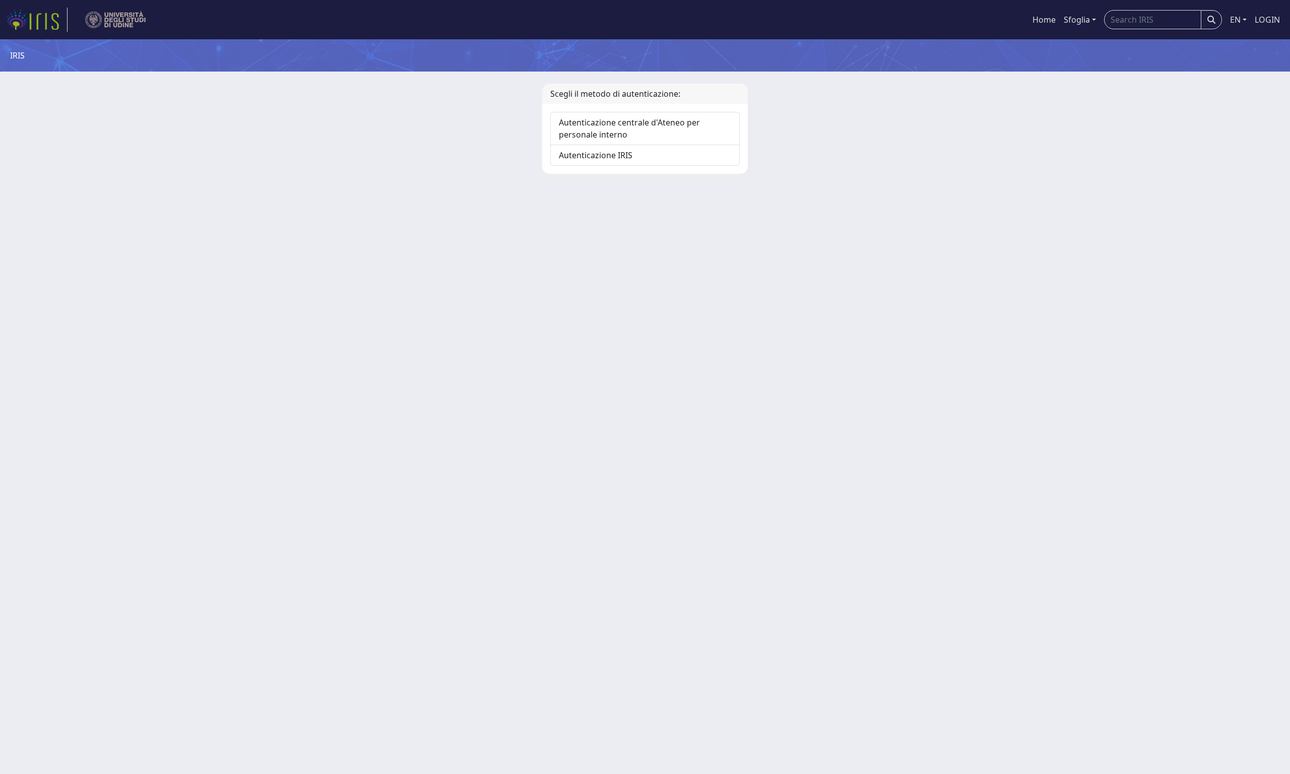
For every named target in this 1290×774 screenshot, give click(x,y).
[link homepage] (37, 20)
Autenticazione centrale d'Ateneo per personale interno (629, 128)
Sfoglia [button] (1077, 19)
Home (1044, 19)
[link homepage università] (116, 20)
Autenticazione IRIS (595, 155)
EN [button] (1235, 19)
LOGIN (1267, 19)
